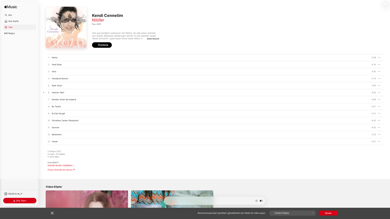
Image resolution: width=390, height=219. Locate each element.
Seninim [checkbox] (55, 127)
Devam (328, 213)
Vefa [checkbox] (54, 71)
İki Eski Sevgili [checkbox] (58, 113)
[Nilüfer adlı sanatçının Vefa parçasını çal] (49, 71)
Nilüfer (98, 20)
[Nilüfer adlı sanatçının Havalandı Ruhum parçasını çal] (49, 78)
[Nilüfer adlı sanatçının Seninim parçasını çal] (49, 127)
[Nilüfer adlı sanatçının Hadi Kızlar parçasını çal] (49, 64)
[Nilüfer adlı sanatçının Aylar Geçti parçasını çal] (49, 85)
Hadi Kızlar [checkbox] (57, 64)
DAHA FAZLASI (153, 39)
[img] (10, 7)
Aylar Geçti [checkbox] (57, 85)
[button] (19, 15)
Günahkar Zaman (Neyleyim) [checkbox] (65, 120)
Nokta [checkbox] (54, 57)
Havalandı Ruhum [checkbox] (60, 78)
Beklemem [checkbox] (57, 134)
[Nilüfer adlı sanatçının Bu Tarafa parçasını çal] (49, 106)
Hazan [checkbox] (55, 141)
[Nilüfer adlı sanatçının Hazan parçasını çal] (49, 141)
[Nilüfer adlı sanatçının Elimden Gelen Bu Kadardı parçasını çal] (49, 99)
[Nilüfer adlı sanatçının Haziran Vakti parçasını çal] (49, 92)
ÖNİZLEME (372, 57)
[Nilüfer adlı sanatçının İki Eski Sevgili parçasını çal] (49, 113)
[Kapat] (52, 213)
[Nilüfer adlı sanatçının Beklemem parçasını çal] (49, 134)
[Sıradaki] (256, 201)
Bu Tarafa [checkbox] (56, 106)
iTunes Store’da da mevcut (60, 170)
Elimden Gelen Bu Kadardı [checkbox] (64, 99)
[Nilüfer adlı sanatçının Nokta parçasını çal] (49, 57)
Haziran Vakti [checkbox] (58, 92)
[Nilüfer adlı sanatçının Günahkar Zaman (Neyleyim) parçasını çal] (49, 120)
